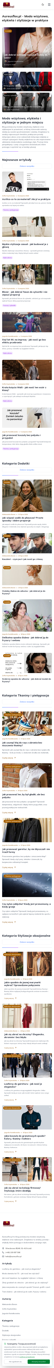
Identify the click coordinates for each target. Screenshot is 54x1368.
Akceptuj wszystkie (39, 1362)
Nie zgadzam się (15, 1362)
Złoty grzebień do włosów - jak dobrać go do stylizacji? (25, 1282)
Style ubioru (8, 74)
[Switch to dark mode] (43, 4)
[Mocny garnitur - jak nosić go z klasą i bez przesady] (27, 81)
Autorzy (6, 1298)
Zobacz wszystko (27, 166)
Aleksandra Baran (8, 514)
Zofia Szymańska (8, 196)
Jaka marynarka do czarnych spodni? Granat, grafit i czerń (26, 1287)
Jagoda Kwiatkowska (10, 336)
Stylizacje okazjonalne (12, 954)
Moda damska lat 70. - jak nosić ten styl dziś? (20, 1273)
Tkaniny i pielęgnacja (10, 210)
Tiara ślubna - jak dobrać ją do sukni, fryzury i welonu (24, 1292)
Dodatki (8, 31)
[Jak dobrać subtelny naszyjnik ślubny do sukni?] (27, 47)
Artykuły (7, 1263)
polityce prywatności (27, 1357)
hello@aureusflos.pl (13, 1256)
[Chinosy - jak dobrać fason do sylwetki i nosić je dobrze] (27, 102)
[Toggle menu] (49, 4)
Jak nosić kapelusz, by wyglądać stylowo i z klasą (22, 1278)
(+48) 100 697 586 (12, 1252)
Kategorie (7, 1320)
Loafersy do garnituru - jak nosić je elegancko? (21, 1269)
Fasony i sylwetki (10, 95)
